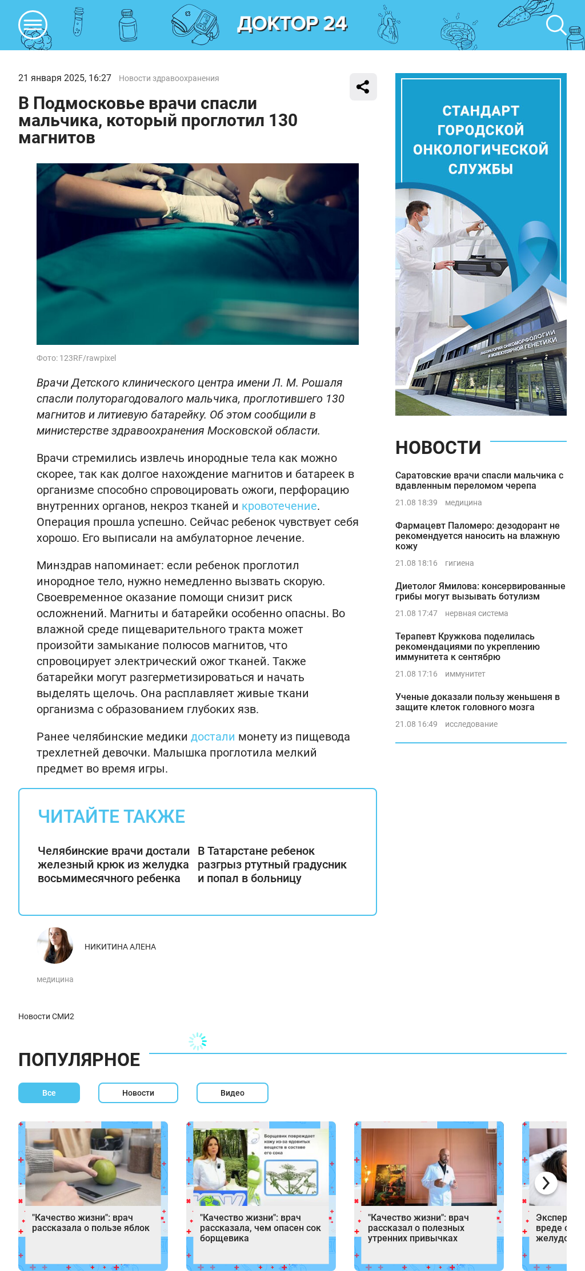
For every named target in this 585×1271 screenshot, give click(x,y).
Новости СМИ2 (46, 1016)
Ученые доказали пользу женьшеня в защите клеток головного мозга (477, 702)
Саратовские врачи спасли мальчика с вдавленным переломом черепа (479, 480)
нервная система (476, 613)
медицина (55, 979)
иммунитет (465, 673)
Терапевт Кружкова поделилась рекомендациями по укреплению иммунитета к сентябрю (467, 646)
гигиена (459, 563)
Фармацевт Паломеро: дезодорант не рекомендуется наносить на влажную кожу (477, 536)
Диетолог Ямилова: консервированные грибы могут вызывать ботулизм (480, 591)
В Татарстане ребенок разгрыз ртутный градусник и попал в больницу (272, 864)
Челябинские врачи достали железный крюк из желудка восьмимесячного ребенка (114, 864)
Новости (438, 447)
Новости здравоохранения (169, 78)
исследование (471, 724)
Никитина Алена (120, 946)
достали (213, 736)
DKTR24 (292, 25)
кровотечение (279, 506)
